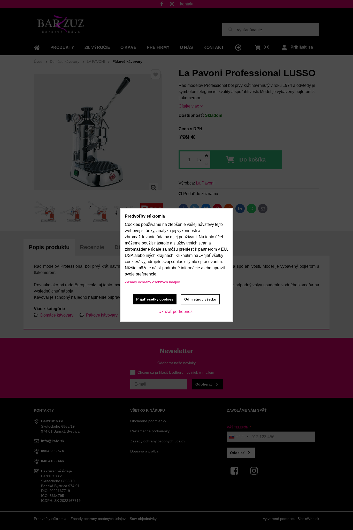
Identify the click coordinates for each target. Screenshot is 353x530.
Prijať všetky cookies (154, 299)
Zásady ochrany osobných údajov (152, 282)
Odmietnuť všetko (200, 299)
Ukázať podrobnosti (176, 311)
